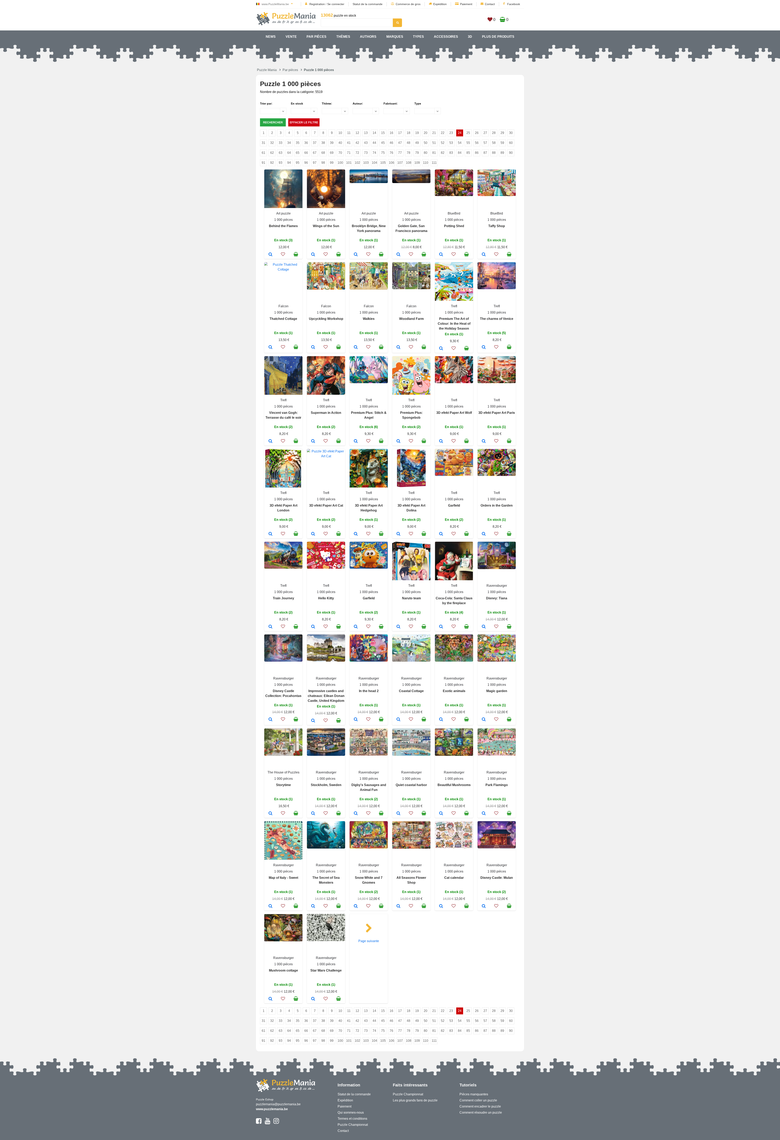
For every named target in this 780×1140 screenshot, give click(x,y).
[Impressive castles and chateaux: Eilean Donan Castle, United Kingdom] (313, 721)
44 (374, 143)
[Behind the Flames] (270, 254)
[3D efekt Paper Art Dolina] (398, 534)
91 (263, 162)
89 (502, 152)
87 (485, 152)
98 (323, 162)
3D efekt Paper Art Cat (326, 505)
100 (340, 162)
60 (511, 143)
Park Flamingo (496, 785)
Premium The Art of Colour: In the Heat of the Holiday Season (454, 323)
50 (425, 143)
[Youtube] (267, 1122)
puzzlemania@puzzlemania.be (278, 1104)
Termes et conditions (352, 1118)
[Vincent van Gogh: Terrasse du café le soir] (270, 441)
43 (366, 143)
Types (418, 36)
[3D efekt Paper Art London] (270, 534)
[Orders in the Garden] (484, 534)
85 (468, 152)
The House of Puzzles (283, 772)
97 (314, 162)
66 (306, 152)
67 (314, 152)
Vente (291, 36)
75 (383, 152)
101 (349, 162)
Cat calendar (454, 877)
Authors (368, 36)
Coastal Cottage (411, 691)
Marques (394, 36)
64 (289, 152)
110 (425, 162)
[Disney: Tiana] (484, 627)
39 (332, 143)
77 (400, 152)
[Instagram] (276, 1122)
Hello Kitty (326, 598)
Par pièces (316, 36)
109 (417, 162)
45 (383, 143)
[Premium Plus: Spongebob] (398, 441)
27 (485, 133)
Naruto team (411, 598)
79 (417, 152)
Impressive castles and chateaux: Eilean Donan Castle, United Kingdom (326, 695)
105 (383, 162)
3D (470, 36)
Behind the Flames (283, 226)
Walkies (369, 318)
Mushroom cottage (283, 970)
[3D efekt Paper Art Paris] (484, 441)
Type (417, 103)
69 (332, 152)
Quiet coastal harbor (411, 785)
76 (391, 152)
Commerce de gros (408, 4)
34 (289, 143)
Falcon (283, 306)
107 (400, 162)
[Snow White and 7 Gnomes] (356, 906)
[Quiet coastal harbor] (398, 813)
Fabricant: (391, 103)
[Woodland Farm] (398, 347)
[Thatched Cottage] (270, 347)
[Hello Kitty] (313, 627)
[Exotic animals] (441, 719)
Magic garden (496, 691)
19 (417, 133)
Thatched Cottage (283, 318)
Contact (490, 4)
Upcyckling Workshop (326, 318)
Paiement (466, 4)
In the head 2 (369, 691)
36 (306, 143)
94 (289, 162)
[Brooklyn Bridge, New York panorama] (356, 254)
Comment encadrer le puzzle (480, 1106)
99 (332, 162)
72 (357, 152)
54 (460, 143)
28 (494, 133)
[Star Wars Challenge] (313, 999)
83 (451, 152)
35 (297, 143)
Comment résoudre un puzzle (480, 1112)
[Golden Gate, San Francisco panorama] (398, 254)
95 (297, 162)
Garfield (454, 505)
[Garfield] (441, 534)
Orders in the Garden (497, 505)
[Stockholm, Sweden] (313, 813)
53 (451, 143)
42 (357, 143)
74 (374, 152)
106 (391, 162)
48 (408, 143)
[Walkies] (356, 347)
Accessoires (446, 36)
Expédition (440, 4)
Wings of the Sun (326, 226)
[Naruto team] (398, 627)
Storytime (283, 785)
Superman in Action (326, 412)
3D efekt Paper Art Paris (496, 412)
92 (272, 162)
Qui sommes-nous (351, 1112)
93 (280, 162)
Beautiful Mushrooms (454, 785)
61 (263, 152)
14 (374, 133)
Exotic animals (454, 691)
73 (366, 152)
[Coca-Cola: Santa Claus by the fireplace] (441, 627)
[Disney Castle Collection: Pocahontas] (270, 719)
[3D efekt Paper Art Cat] (313, 534)
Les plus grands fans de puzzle (415, 1100)
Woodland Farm (411, 318)
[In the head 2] (356, 719)
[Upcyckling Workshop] (313, 347)
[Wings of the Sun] (313, 254)
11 (349, 133)
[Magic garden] (484, 719)
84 (460, 152)
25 (468, 133)
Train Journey (283, 598)
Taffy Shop (496, 226)
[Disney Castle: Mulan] (484, 906)
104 (374, 162)
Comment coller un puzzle (478, 1100)
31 (263, 143)
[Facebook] (258, 1122)
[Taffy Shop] (484, 254)
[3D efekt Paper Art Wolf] (441, 441)
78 (408, 152)
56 (477, 143)
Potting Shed (454, 226)
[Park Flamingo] (484, 813)
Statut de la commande (367, 4)
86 (477, 152)
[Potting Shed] (441, 254)
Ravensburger (496, 585)
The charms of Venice (496, 318)
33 (280, 143)
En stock (297, 103)
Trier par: (266, 103)
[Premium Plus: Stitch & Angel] (356, 441)
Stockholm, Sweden (326, 785)
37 (314, 143)
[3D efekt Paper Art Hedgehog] (356, 534)
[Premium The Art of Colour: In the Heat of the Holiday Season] (441, 348)
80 (425, 152)
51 (434, 143)
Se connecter (335, 4)
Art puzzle (283, 213)
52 (442, 143)
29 (502, 133)
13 (366, 133)
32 (272, 143)
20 (425, 133)
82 (442, 152)
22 (442, 133)
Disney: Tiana (496, 598)
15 (383, 133)
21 (434, 133)
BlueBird (454, 213)
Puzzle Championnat (353, 1124)
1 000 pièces (283, 219)
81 (434, 152)
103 (366, 162)
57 (485, 143)
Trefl (454, 306)
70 (340, 152)
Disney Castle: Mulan (496, 877)
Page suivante (368, 941)
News (271, 36)
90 (511, 152)
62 (272, 152)
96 (306, 162)
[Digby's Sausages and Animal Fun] (356, 813)
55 (468, 143)
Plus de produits (498, 36)
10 (340, 133)
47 (400, 143)
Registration (317, 4)
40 (340, 143)
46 (391, 143)
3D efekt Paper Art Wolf (454, 412)
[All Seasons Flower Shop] (398, 906)
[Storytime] (270, 813)
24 (460, 133)
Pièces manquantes (473, 1094)
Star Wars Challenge (326, 970)
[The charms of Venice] (484, 347)
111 (434, 162)
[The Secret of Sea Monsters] (313, 906)
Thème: (327, 103)
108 (408, 162)
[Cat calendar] (441, 906)
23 (451, 133)
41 (349, 143)
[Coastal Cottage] (398, 719)
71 (349, 152)
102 (357, 162)
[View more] (369, 182)
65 (297, 152)
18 (408, 133)
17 (400, 133)
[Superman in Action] (313, 441)
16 (391, 133)
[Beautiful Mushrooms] (441, 813)
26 (477, 133)
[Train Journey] (270, 627)
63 (280, 152)
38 (323, 143)
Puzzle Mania (267, 70)
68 (323, 152)
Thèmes (343, 36)
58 (494, 143)
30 (511, 133)
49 (417, 143)
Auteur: (358, 103)
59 (502, 143)
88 (494, 152)
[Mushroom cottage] (270, 999)
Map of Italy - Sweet (283, 877)
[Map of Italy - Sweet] (270, 906)
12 (357, 133)
